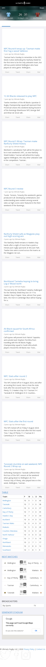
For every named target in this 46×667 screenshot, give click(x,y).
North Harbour (8, 535)
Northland (8, 18)
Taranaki (6, 504)
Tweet (18, 72)
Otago (5, 538)
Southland (7, 550)
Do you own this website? (15, 631)
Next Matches (10, 556)
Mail (38, 72)
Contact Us (40, 649)
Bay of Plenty (8, 512)
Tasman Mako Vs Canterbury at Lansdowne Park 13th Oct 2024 (23, 585)
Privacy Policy (29, 649)
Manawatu (7, 546)
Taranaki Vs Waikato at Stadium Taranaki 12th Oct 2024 (23, 592)
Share (42, 8)
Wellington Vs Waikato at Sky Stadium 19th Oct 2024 (23, 570)
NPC (3, 8)
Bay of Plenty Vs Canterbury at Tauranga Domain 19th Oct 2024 (23, 578)
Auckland (6, 519)
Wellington (7, 500)
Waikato (6, 527)
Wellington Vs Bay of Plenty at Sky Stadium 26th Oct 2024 (23, 563)
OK (36, 631)
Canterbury (7, 508)
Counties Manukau (10, 531)
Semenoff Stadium (12, 612)
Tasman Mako (8, 523)
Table (5, 492)
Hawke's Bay (8, 516)
